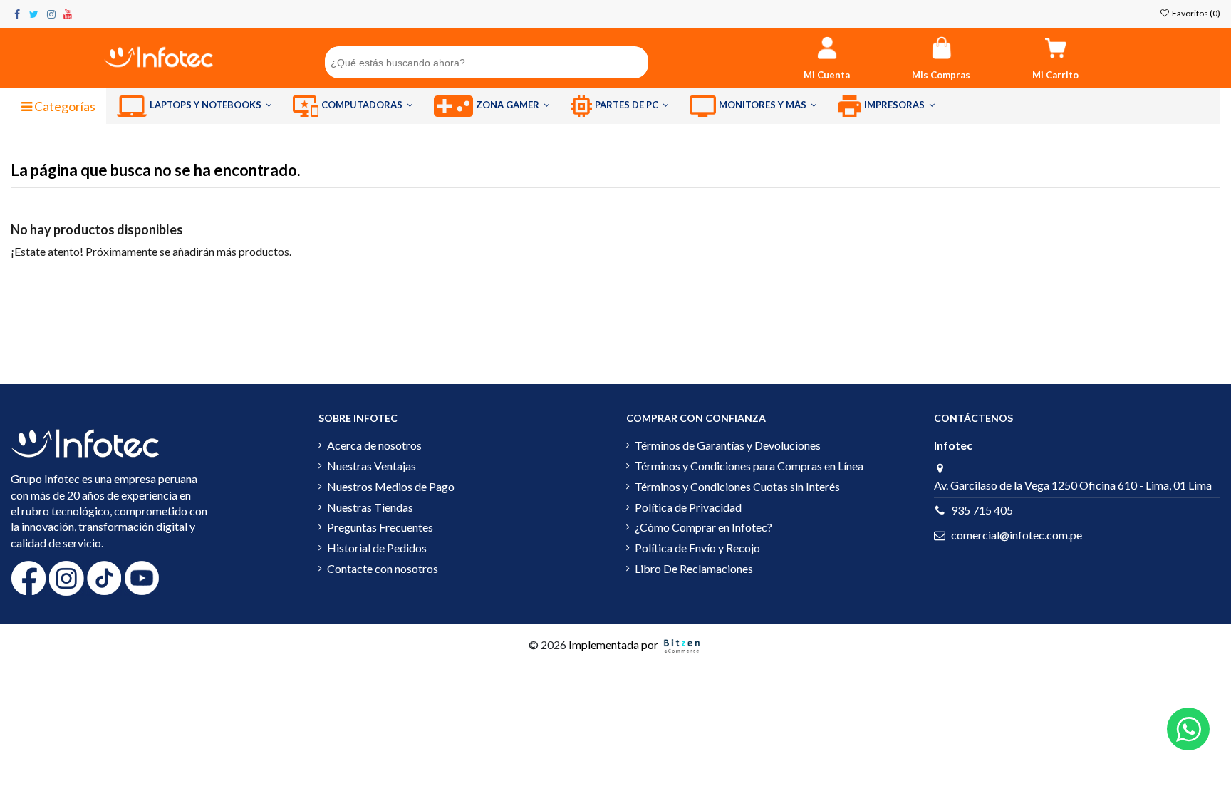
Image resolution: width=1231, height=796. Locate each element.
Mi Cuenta (827, 75)
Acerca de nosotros (374, 445)
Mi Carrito (1055, 75)
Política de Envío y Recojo (697, 547)
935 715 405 (982, 510)
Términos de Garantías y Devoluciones (728, 445)
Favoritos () (1195, 13)
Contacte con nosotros (382, 568)
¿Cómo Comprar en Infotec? (703, 527)
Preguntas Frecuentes (380, 527)
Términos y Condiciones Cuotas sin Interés (737, 486)
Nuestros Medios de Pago (391, 486)
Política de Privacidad (688, 507)
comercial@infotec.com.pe (1016, 535)
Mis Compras (941, 75)
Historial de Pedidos (377, 547)
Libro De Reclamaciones (694, 568)
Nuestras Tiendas (370, 507)
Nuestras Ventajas (371, 465)
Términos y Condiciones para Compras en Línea (749, 465)
